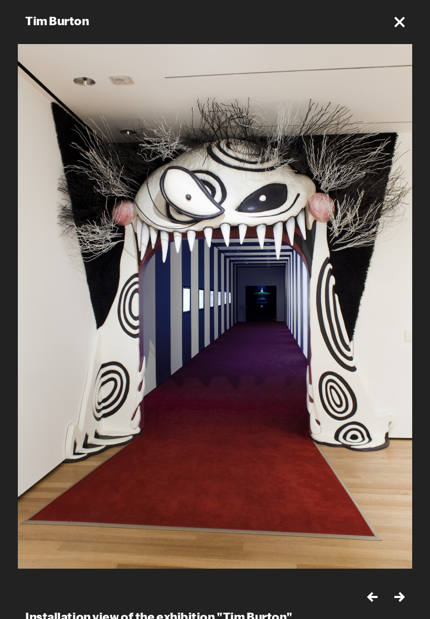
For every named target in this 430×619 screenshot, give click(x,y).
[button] (399, 22)
